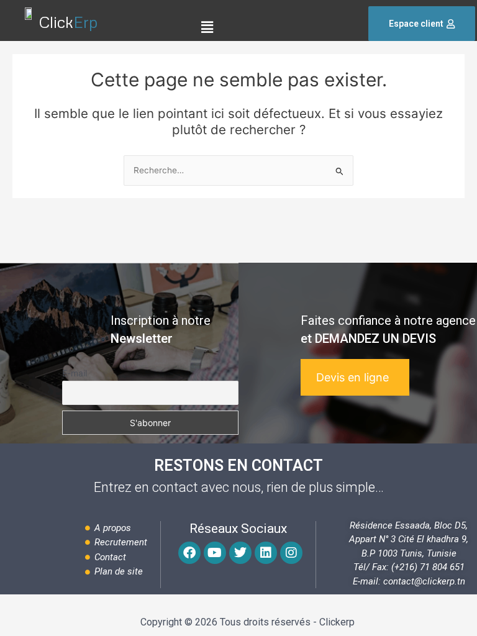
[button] (207, 27)
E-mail (74, 373)
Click (68, 22)
